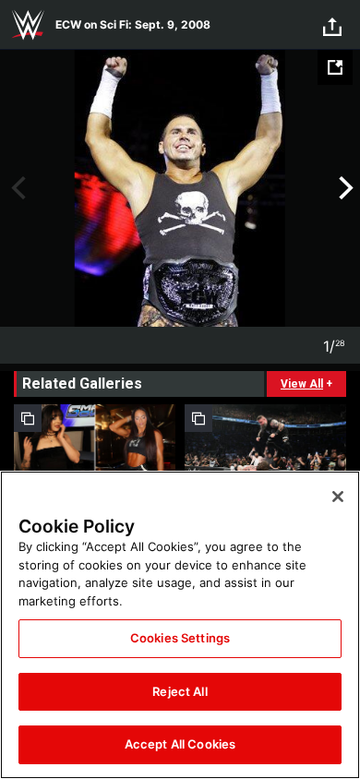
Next (344, 188)
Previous (16, 188)
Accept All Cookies (180, 744)
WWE (27, 25)
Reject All (179, 691)
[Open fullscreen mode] (335, 67)
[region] (180, 625)
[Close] (338, 496)
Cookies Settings (180, 637)
